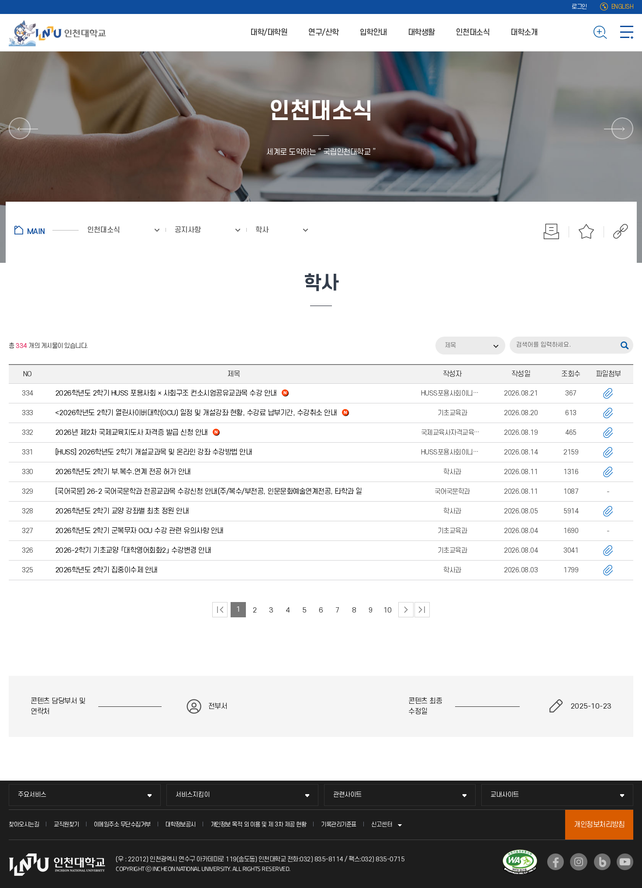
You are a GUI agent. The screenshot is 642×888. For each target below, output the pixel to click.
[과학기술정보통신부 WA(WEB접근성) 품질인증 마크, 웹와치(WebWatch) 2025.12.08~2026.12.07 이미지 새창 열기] (520, 855)
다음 (406, 609)
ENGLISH (622, 6)
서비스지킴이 (193, 795)
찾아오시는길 (24, 824)
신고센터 (381, 824)
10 (387, 610)
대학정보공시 (181, 824)
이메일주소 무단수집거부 (122, 824)
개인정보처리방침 (599, 825)
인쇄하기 (551, 231)
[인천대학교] (59, 32)
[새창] (555, 862)
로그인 (579, 6)
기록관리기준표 (338, 824)
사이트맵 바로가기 (626, 32)
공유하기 (616, 231)
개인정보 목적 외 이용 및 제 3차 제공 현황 (259, 824)
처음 (220, 609)
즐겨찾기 (586, 231)
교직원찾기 (66, 824)
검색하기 (600, 32)
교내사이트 (504, 795)
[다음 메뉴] (622, 128)
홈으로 (46, 230)
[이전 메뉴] (20, 128)
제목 (450, 345)
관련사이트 (347, 795)
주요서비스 (32, 795)
